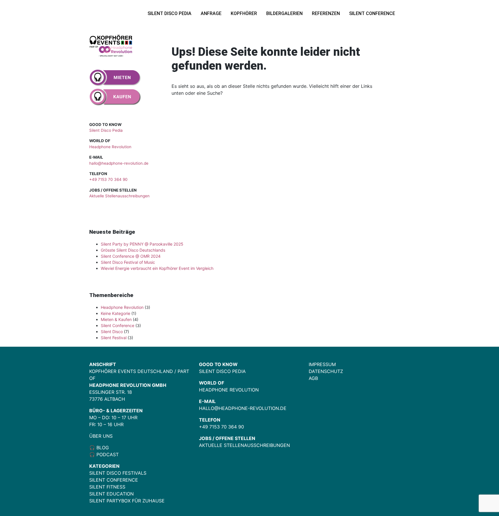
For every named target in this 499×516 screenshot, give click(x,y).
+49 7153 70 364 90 (108, 179)
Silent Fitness (107, 487)
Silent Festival (113, 337)
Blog (102, 447)
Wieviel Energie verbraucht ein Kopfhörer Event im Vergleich (157, 268)
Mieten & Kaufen (116, 319)
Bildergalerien (284, 13)
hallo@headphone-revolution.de (118, 163)
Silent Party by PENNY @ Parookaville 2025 (142, 244)
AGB (313, 378)
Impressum (322, 364)
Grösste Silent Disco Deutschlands (133, 250)
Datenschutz (326, 371)
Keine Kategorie (115, 313)
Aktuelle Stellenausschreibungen (119, 196)
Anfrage (211, 13)
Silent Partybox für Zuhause (127, 501)
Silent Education (111, 494)
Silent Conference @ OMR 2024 (131, 256)
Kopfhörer (244, 13)
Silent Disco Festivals (117, 473)
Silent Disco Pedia (169, 13)
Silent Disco (112, 331)
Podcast (107, 454)
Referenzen (326, 13)
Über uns (101, 436)
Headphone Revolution (110, 146)
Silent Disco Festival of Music (128, 262)
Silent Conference (372, 13)
